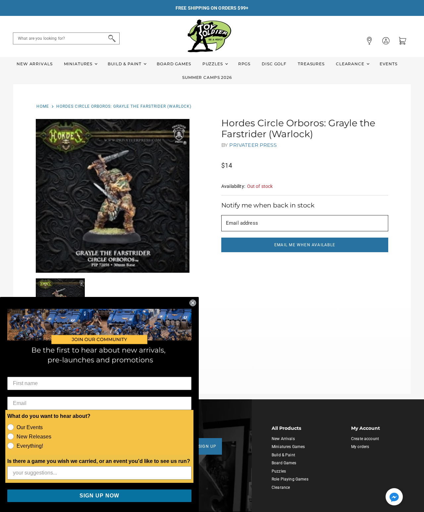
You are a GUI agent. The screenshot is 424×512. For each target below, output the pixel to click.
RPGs (244, 63)
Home (42, 106)
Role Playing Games (290, 479)
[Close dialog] (192, 303)
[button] (394, 497)
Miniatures (79, 63)
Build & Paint (125, 63)
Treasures (311, 63)
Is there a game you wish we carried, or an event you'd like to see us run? (98, 461)
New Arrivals (34, 63)
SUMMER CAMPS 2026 (207, 77)
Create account (365, 438)
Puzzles (213, 63)
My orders (360, 446)
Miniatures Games (288, 446)
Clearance (351, 63)
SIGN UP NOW (99, 495)
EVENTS (389, 63)
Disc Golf (274, 63)
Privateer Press (252, 145)
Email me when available (304, 245)
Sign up (207, 446)
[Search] (111, 38)
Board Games (174, 63)
